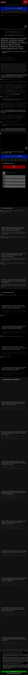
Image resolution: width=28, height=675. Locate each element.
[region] (14, 663)
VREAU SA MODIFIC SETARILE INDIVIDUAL (14, 673)
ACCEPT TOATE (14, 671)
